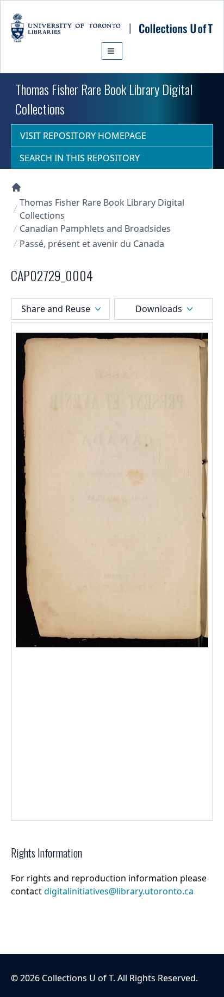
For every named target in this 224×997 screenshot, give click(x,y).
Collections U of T (77, 978)
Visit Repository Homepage (83, 136)
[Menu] (112, 51)
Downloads (158, 309)
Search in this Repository (80, 158)
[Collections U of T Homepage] (16, 187)
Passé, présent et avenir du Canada (92, 244)
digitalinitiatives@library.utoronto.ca (119, 891)
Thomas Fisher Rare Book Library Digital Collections (102, 208)
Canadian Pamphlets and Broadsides (95, 228)
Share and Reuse (55, 309)
